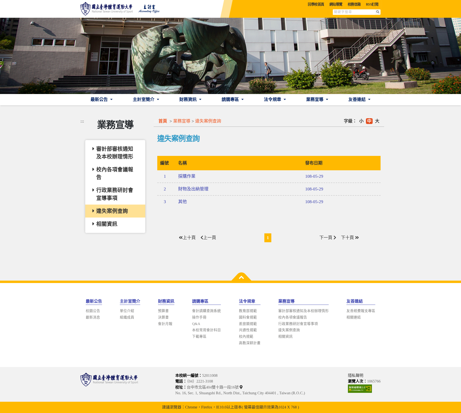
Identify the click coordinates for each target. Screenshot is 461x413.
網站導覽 (335, 4)
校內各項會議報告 (292, 317)
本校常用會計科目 (206, 330)
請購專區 (231, 99)
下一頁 (326, 237)
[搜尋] (378, 12)
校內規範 (246, 336)
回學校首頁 (316, 4)
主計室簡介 (144, 99)
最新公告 (100, 99)
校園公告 (93, 311)
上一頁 (209, 237)
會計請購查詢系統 (206, 311)
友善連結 (357, 99)
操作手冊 (199, 317)
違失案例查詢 (208, 121)
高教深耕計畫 (250, 343)
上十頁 (189, 237)
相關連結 (353, 317)
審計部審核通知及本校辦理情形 (303, 311)
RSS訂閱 (372, 4)
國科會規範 (248, 317)
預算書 (163, 311)
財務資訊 (188, 99)
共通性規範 (248, 330)
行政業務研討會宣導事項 (298, 324)
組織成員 (127, 317)
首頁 (162, 121)
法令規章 (273, 99)
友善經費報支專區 (360, 311)
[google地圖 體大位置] (242, 387)
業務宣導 (315, 99)
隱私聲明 (355, 375)
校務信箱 (354, 4)
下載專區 (199, 336)
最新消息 (93, 317)
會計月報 (165, 324)
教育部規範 (248, 311)
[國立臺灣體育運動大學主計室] (122, 9)
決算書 (163, 317)
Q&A (196, 324)
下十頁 (348, 237)
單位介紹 (127, 311)
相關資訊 (285, 336)
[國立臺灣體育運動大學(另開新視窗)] (109, 384)
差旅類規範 (248, 324)
